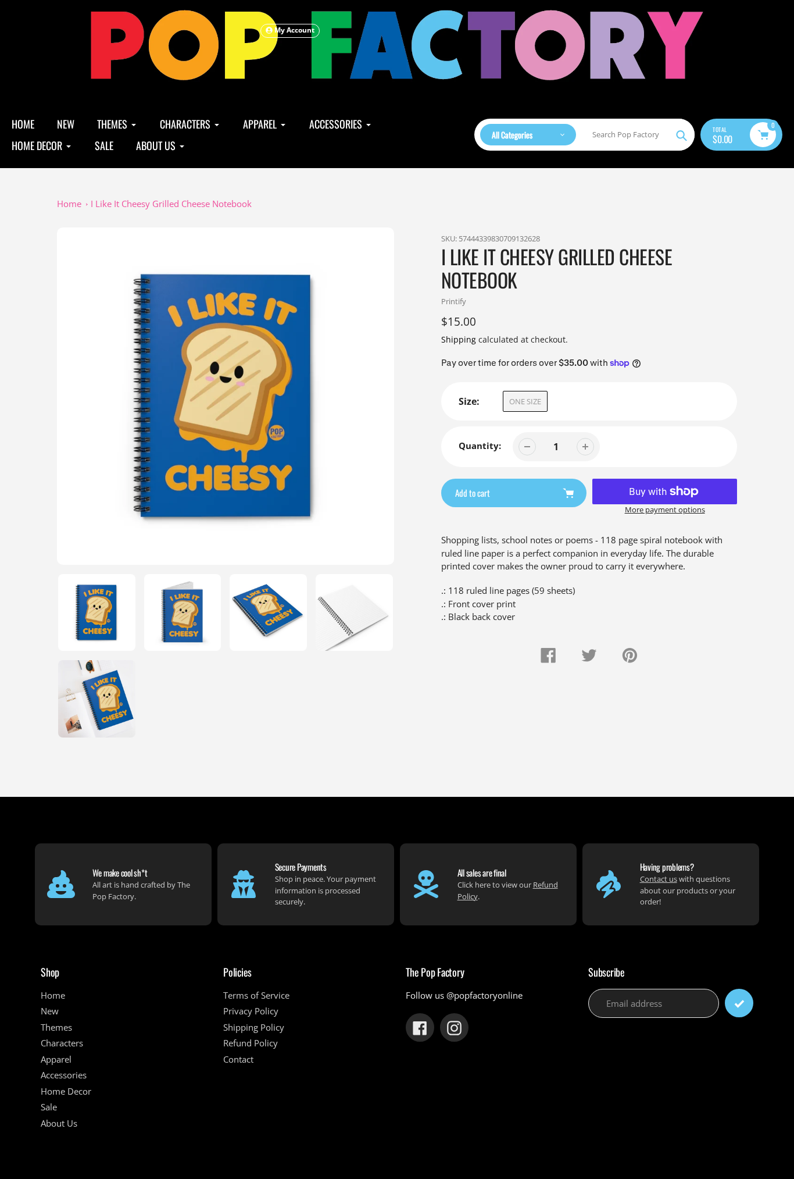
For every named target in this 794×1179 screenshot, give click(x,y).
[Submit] (739, 1003)
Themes (56, 1027)
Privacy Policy (250, 1011)
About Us (59, 1123)
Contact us (658, 879)
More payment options (665, 509)
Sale (49, 1107)
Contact (238, 1059)
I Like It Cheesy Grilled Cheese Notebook (171, 203)
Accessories (64, 1075)
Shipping (458, 339)
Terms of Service (256, 995)
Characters (62, 1043)
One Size (525, 401)
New (50, 1011)
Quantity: (480, 445)
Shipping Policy (253, 1027)
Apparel (56, 1059)
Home (69, 203)
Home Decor (66, 1091)
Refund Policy (250, 1043)
